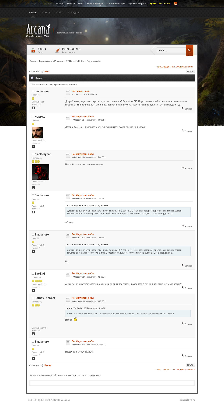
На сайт (60, 3)
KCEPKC (40, 117)
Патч (80, 3)
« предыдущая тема (165, 66)
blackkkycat (43, 154)
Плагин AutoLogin (116, 3)
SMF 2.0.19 (33, 399)
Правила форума (137, 3)
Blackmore (42, 91)
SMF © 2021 (46, 399)
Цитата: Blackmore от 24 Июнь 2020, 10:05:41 (87, 205)
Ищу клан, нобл (80, 91)
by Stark (188, 399)
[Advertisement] (152, 31)
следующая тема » (185, 66)
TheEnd (40, 273)
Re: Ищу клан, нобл (83, 116)
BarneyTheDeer (45, 298)
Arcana (57, 29)
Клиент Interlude (95, 3)
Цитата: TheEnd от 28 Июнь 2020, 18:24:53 (85, 308)
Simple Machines (61, 399)
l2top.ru (71, 3)
